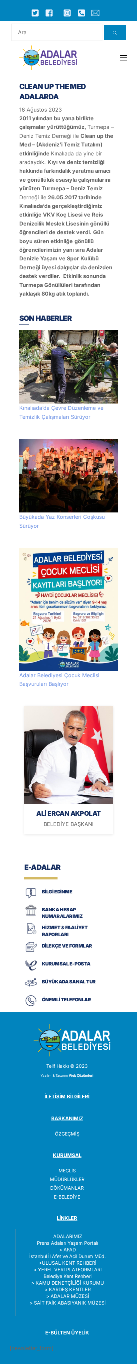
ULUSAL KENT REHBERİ (69, 1263)
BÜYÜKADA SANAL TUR (69, 981)
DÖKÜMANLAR (67, 1188)
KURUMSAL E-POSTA (66, 963)
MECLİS (67, 1170)
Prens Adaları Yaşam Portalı (67, 1243)
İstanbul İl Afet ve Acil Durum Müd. (67, 1256)
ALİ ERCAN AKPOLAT (68, 813)
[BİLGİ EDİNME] (31, 897)
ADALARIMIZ (67, 1236)
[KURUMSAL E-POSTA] (31, 969)
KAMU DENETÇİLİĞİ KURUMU (70, 1283)
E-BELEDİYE (67, 1197)
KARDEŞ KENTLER (70, 1289)
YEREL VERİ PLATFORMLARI (70, 1269)
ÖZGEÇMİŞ (67, 1134)
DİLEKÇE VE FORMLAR (67, 946)
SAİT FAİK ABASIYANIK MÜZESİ (70, 1303)
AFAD (70, 1249)
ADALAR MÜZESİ (70, 1296)
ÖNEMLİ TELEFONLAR (66, 999)
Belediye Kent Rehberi (67, 1276)
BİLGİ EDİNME (57, 891)
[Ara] (115, 32)
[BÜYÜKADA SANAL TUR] (31, 987)
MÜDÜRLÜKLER (67, 1179)
